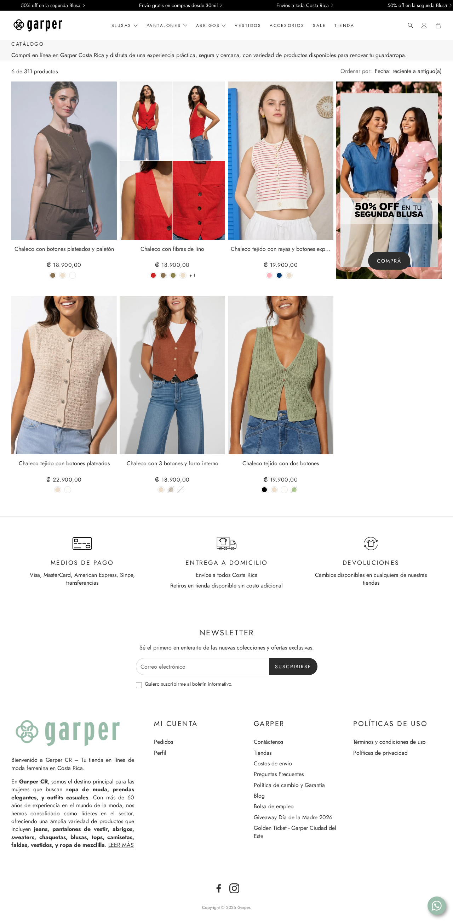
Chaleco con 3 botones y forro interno (172, 463)
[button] (408, 25)
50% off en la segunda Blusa (50, 5)
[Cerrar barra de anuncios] (446, 5)
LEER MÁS (121, 845)
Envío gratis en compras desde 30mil (178, 5)
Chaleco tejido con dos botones (280, 463)
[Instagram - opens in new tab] (234, 888)
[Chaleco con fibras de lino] (172, 160)
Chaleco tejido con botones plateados (64, 463)
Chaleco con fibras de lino (172, 249)
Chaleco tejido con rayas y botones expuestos (281, 249)
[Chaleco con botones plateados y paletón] (64, 160)
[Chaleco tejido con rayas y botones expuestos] (280, 160)
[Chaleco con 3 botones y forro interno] (172, 375)
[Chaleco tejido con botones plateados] (64, 375)
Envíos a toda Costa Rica (302, 5)
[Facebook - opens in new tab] (219, 888)
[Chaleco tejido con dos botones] (280, 375)
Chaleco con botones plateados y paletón (64, 249)
